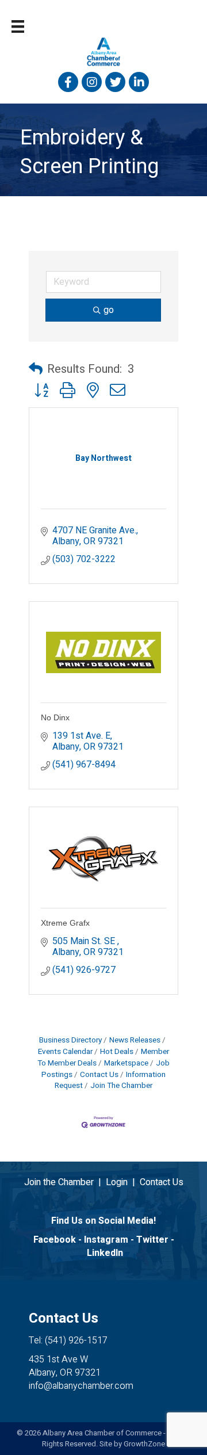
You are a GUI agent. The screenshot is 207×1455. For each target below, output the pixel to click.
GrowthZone (144, 1443)
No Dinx (55, 717)
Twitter (152, 1240)
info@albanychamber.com (81, 1386)
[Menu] (18, 26)
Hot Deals (116, 1051)
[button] (36, 369)
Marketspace (126, 1063)
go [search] (108, 310)
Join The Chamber (121, 1085)
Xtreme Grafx (65, 922)
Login (117, 1182)
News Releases (134, 1040)
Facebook (54, 1240)
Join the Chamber (59, 1182)
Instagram (106, 1240)
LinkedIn (105, 1253)
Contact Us (99, 1074)
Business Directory (70, 1040)
